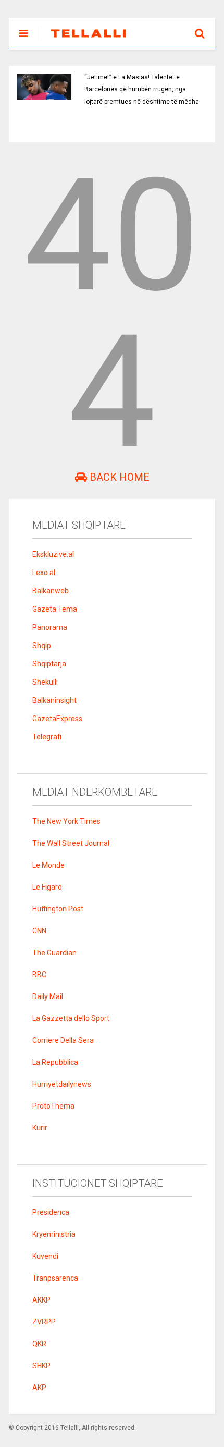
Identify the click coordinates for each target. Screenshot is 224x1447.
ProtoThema (53, 1106)
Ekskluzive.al (53, 554)
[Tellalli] (83, 42)
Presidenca (50, 1212)
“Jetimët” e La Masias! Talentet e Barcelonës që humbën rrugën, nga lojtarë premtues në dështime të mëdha (141, 89)
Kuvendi (45, 1256)
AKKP (41, 1300)
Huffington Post (57, 909)
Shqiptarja (49, 664)
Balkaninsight (54, 700)
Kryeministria (54, 1234)
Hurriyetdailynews (61, 1084)
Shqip (41, 645)
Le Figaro (47, 887)
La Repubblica (55, 1062)
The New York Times (66, 821)
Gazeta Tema (54, 609)
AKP (39, 1387)
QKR (39, 1344)
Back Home (118, 477)
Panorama (49, 627)
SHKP (41, 1365)
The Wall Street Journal (70, 843)
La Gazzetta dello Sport (70, 1018)
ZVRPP (44, 1322)
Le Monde (48, 865)
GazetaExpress (57, 718)
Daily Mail (47, 996)
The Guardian (54, 953)
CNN (39, 931)
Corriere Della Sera (63, 1040)
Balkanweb (50, 591)
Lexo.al (43, 572)
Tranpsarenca (55, 1278)
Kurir (39, 1128)
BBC (39, 974)
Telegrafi (46, 737)
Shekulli (45, 682)
